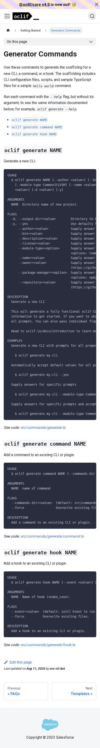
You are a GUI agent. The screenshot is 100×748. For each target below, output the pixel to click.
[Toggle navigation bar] (7, 16)
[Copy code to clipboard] (90, 175)
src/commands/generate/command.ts (52, 536)
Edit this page (21, 662)
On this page (17, 41)
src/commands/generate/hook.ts (47, 645)
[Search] (92, 16)
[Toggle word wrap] (82, 175)
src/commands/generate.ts (42, 427)
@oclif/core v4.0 (34, 4)
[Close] (96, 4)
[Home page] (8, 30)
